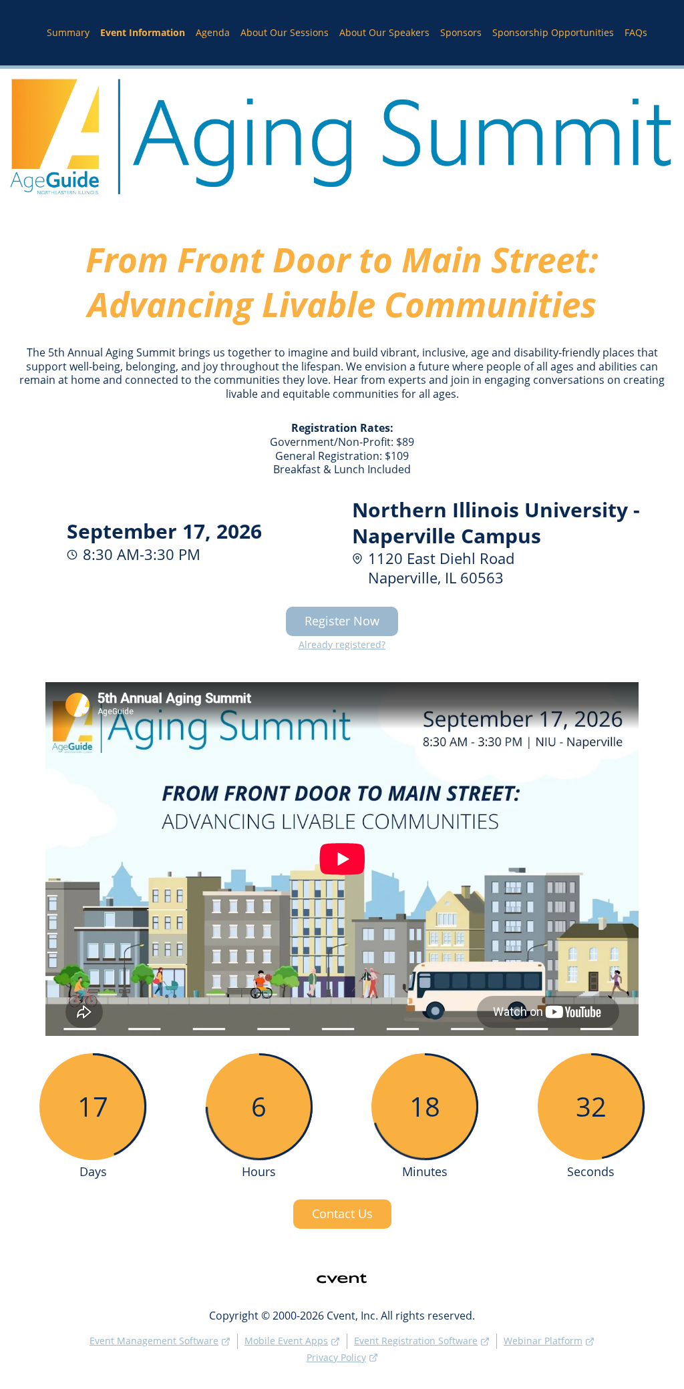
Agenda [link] (213, 33)
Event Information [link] (142, 33)
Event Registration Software (416, 1340)
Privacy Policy (336, 1357)
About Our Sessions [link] (284, 33)
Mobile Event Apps (286, 1340)
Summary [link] (68, 33)
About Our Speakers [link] (384, 33)
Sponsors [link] (461, 33)
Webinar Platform (543, 1340)
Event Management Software (154, 1340)
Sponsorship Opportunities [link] (553, 33)
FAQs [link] (636, 33)
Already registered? (342, 645)
